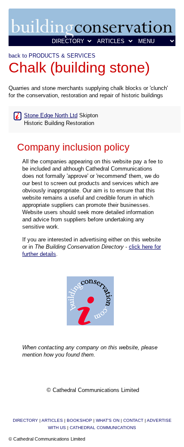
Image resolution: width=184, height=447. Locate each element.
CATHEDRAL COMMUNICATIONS (103, 427)
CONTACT (133, 420)
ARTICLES (52, 420)
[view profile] (17, 115)
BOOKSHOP (79, 420)
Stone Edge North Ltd (50, 115)
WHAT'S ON (107, 420)
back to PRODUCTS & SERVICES (52, 55)
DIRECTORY (25, 420)
